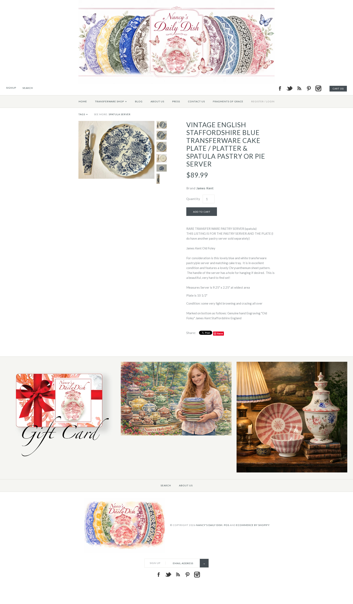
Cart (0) (338, 88)
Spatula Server (120, 114)
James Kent (205, 188)
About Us (157, 101)
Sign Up (155, 563)
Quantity (193, 199)
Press (176, 101)
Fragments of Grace (228, 101)
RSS (299, 88)
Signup (11, 87)
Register (257, 101)
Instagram (318, 88)
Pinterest (308, 88)
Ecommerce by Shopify (253, 525)
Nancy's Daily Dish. (209, 525)
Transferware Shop (111, 101)
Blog (139, 101)
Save (220, 333)
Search (166, 485)
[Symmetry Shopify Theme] (60, 459)
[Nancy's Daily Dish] (176, 2)
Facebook (279, 88)
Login (270, 101)
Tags (83, 114)
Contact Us (196, 101)
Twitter (289, 88)
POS (226, 525)
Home (83, 101)
